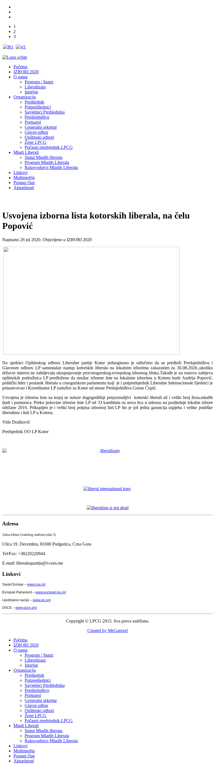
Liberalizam (35, 86)
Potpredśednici (38, 107)
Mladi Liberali (26, 152)
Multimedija (24, 177)
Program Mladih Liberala (47, 162)
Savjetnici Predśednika (45, 112)
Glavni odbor (36, 132)
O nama (20, 76)
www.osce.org (26, 608)
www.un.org (42, 600)
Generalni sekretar (41, 127)
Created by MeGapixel (107, 630)
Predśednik (34, 102)
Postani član (24, 182)
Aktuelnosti (23, 187)
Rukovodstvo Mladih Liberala (51, 167)
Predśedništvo (37, 117)
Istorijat (31, 92)
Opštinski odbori (39, 137)
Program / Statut (39, 81)
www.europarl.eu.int (51, 592)
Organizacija (24, 97)
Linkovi (20, 172)
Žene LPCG (35, 142)
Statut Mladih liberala (43, 157)
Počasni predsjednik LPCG (49, 147)
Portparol (33, 122)
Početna (20, 66)
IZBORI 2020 (26, 71)
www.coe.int (36, 584)
